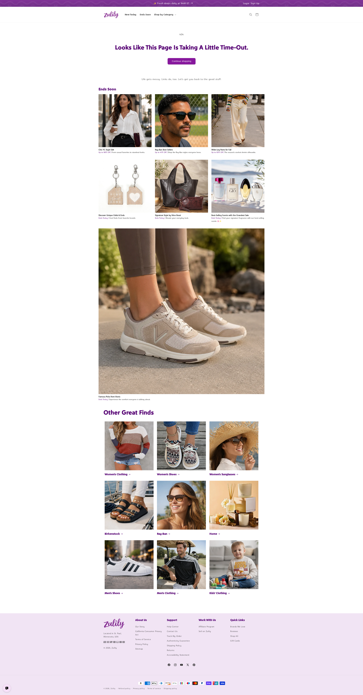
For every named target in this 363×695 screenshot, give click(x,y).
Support (172, 620)
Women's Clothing (116, 474)
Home (213, 533)
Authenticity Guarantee (178, 641)
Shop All (234, 636)
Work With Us (207, 620)
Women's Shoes (167, 474)
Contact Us (172, 631)
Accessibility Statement (178, 655)
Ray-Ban (162, 533)
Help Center (173, 626)
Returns (170, 650)
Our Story (140, 626)
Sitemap (139, 649)
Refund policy (124, 688)
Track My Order (174, 636)
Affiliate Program (206, 626)
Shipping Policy (174, 645)
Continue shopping (181, 61)
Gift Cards (235, 641)
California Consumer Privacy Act (148, 633)
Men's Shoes (112, 593)
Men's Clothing (166, 593)
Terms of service (154, 688)
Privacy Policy (141, 644)
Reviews (234, 631)
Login (246, 3)
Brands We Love (237, 626)
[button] (164, 15)
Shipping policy (170, 688)
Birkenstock (112, 533)
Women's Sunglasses (222, 474)
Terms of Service (143, 639)
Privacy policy (139, 688)
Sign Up (255, 3)
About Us (141, 620)
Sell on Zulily (205, 631)
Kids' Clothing (218, 593)
